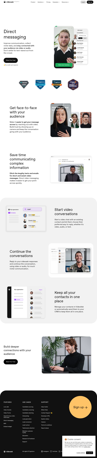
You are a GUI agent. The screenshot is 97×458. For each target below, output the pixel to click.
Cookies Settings (81, 452)
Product (33, 2)
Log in (83, 2)
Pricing (48, 2)
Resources (65, 2)
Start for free (10, 60)
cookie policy (87, 446)
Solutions (40, 2)
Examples (55, 2)
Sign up (90, 2)
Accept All (89, 452)
